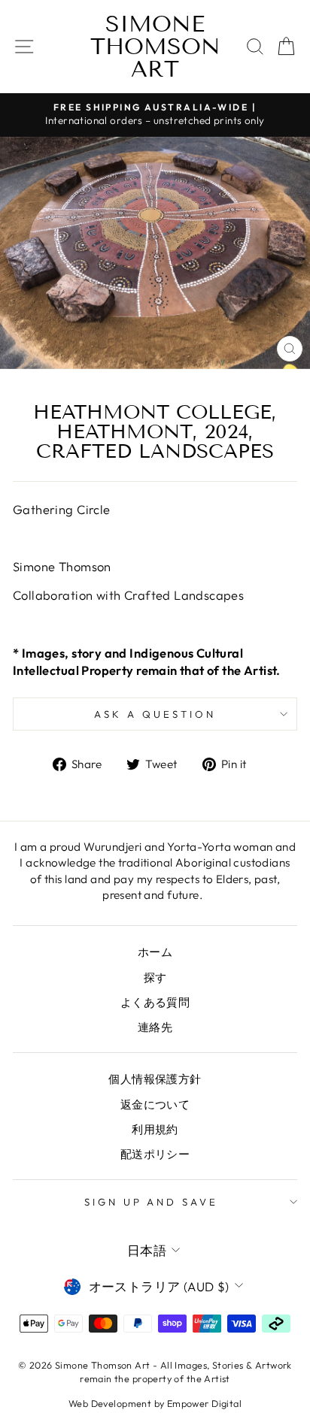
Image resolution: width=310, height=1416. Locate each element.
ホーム (155, 952)
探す (155, 977)
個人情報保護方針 (154, 1079)
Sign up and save (151, 1202)
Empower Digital (204, 1403)
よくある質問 (155, 1002)
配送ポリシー (155, 1154)
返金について (155, 1104)
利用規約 (155, 1129)
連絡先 (155, 1027)
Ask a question (155, 714)
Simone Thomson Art (155, 47)
